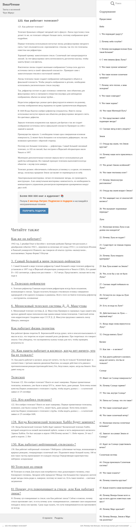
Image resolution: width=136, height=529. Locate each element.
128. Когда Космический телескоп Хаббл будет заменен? (53, 422)
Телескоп (18, 377)
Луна (101, 219)
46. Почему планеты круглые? (113, 480)
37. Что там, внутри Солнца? (112, 392)
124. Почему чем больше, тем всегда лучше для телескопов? (104, 526)
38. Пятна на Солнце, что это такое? (115, 400)
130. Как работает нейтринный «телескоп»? (43, 444)
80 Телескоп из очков (26, 466)
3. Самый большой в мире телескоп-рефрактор (45, 261)
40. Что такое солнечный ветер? (113, 415)
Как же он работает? (26, 238)
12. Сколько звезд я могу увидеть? (114, 128)
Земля (102, 136)
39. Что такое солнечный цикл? (113, 407)
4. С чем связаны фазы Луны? (113, 59)
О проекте (47, 518)
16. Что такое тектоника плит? (113, 172)
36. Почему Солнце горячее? (112, 385)
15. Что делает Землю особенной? (114, 165)
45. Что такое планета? (109, 472)
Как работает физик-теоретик (33, 328)
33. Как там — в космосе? (111, 349)
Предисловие (105, 19)
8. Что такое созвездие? (110, 95)
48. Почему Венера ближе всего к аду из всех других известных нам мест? (115, 498)
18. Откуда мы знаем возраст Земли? (116, 190)
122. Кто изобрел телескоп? (31, 399)
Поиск (115, 3)
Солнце (102, 370)
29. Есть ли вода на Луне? (111, 305)
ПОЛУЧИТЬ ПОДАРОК (34, 211)
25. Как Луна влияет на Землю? (113, 266)
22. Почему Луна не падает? (112, 237)
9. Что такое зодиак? (108, 103)
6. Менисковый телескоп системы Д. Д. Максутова (49, 306)
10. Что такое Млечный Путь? (113, 110)
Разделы (59, 518)
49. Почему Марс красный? (111, 509)
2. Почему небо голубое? (110, 41)
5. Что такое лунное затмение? (113, 67)
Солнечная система (108, 454)
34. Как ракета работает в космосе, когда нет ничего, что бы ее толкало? (115, 359)
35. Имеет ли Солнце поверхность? (115, 378)
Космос (102, 341)
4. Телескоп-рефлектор (28, 283)
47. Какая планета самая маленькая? (115, 487)
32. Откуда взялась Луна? (111, 334)
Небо (101, 26)
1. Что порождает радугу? (111, 33)
